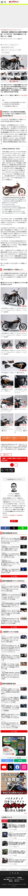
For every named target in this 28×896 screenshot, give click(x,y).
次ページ (6, 455)
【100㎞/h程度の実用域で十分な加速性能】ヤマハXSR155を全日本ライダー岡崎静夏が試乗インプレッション (10, 604)
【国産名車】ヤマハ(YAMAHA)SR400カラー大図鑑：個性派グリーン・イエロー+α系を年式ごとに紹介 (10, 555)
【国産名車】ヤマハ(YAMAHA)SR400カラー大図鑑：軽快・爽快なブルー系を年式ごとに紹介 (10, 571)
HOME (4, 869)
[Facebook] (5, 528)
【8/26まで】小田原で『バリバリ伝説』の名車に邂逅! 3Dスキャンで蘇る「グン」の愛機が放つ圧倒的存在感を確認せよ (10, 691)
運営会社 (11, 881)
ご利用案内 (19, 877)
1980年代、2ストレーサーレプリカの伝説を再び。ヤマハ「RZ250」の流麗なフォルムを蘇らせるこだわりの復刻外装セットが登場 (10, 613)
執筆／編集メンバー (8, 879)
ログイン (7, 760)
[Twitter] (14, 528)
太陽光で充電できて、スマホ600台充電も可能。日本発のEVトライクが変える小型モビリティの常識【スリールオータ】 (10, 658)
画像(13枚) (15, 81)
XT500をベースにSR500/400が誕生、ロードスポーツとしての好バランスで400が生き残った (14, 103)
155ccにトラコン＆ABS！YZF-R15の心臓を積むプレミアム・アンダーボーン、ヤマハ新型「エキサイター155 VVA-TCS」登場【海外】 (10, 589)
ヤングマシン (6, 44)
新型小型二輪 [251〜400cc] (7, 47)
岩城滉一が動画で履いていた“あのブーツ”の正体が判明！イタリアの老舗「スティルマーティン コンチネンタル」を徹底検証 (10, 708)
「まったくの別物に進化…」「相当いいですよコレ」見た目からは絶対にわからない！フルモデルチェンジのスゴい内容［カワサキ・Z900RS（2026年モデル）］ (17, 852)
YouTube (12, 515)
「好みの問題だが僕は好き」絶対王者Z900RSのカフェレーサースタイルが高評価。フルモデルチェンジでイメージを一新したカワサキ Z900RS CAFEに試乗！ (10, 675)
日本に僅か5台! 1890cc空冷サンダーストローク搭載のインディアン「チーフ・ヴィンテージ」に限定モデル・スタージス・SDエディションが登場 (10, 725)
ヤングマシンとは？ (10, 877)
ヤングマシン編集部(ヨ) (17, 38)
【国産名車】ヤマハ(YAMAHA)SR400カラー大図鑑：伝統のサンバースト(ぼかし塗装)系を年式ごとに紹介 (10, 548)
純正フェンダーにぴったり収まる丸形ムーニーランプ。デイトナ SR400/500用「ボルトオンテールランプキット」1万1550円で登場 (10, 541)
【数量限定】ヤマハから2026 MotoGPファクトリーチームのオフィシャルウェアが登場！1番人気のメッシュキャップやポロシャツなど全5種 (10, 597)
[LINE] (22, 528)
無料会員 (20, 760)
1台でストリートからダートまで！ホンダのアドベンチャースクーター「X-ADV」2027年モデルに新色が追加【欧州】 (17, 860)
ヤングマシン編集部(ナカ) (13, 846)
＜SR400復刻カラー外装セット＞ (10, 106)
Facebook (19, 515)
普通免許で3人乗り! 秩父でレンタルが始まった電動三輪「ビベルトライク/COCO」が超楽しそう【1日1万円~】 (10, 717)
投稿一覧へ (13, 521)
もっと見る (14, 576)
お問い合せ (16, 881)
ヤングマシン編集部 (12, 829)
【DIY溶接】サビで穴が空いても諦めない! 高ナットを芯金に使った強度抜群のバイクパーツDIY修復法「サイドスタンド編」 (10, 666)
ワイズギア (24, 95)
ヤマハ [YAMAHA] (5, 52)
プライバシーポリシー (19, 879)
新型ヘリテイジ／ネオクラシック (9, 50)
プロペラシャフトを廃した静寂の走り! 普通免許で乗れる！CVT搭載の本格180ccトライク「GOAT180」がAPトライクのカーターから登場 (10, 700)
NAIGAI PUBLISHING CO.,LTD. (15, 884)
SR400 (19, 50)
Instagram (5, 517)
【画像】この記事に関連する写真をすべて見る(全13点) (13, 459)
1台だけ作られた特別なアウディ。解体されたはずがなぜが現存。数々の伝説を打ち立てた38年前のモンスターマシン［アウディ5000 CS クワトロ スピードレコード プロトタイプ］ (10, 648)
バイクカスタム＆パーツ (13, 869)
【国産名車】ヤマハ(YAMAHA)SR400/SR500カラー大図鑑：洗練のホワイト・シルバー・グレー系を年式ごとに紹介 (10, 563)
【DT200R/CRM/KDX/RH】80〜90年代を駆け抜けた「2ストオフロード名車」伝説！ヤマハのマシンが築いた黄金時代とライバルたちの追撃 (10, 621)
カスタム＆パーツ (14, 44)
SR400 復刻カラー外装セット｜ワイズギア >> (14, 439)
